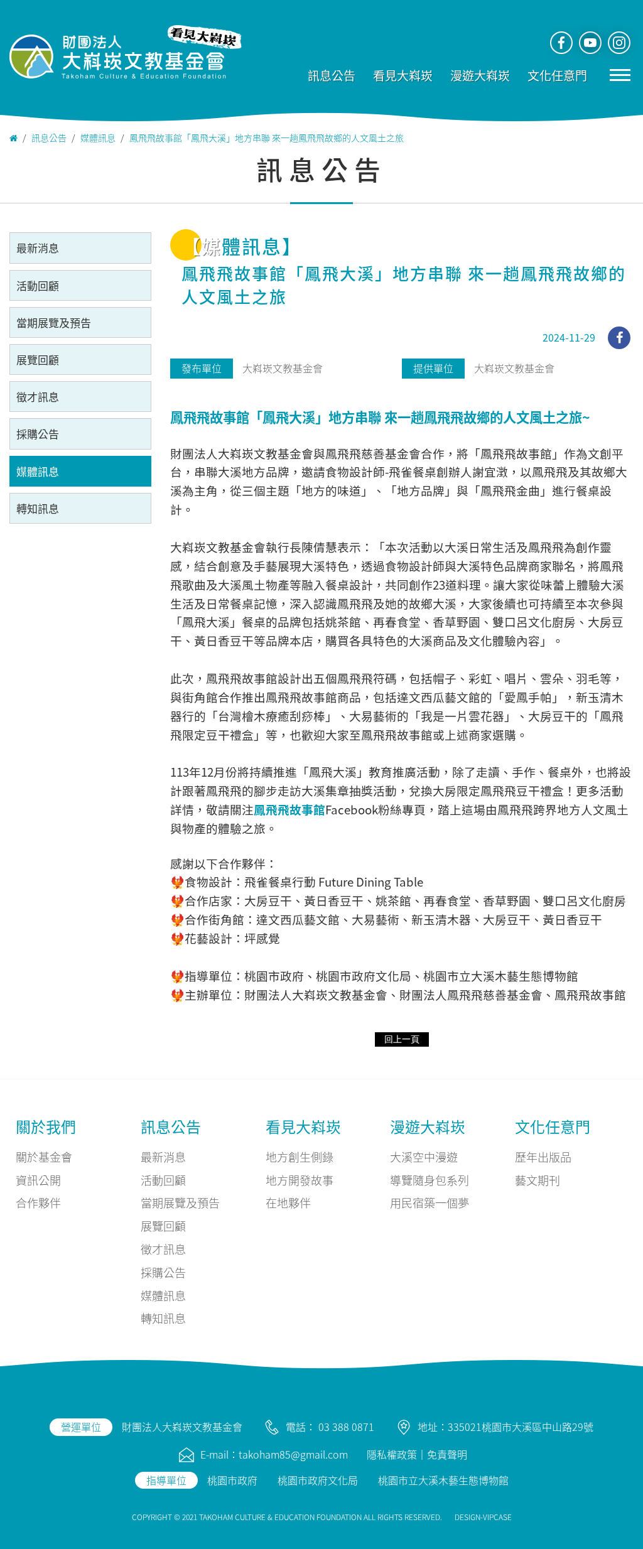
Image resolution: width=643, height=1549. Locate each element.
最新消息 (37, 248)
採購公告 (37, 433)
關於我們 (46, 1126)
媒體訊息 (98, 137)
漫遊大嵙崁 (480, 75)
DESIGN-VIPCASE (483, 1516)
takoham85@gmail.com (293, 1454)
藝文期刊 (537, 1180)
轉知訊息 (37, 508)
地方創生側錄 (299, 1156)
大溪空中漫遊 (424, 1156)
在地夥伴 (288, 1202)
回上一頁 (401, 1039)
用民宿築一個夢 (429, 1202)
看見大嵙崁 (403, 75)
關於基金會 (44, 1156)
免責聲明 (447, 1454)
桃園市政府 (232, 1479)
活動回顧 (37, 285)
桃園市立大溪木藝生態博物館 (443, 1479)
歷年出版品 (543, 1156)
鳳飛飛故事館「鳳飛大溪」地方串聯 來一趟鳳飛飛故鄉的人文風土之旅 (266, 137)
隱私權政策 (392, 1454)
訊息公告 (331, 75)
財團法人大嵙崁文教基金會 (182, 1426)
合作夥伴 (38, 1202)
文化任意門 (557, 75)
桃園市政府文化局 (318, 1479)
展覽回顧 (37, 359)
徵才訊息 (37, 396)
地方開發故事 (299, 1180)
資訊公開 (38, 1180)
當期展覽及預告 (53, 322)
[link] (289, 809)
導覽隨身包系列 (429, 1180)
